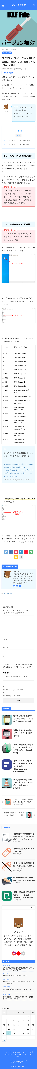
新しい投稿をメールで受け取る (13, 696)
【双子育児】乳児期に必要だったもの (15, 975)
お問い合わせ (8, 1054)
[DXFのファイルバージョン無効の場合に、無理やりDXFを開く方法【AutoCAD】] (21, 552)
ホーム (7, 1052)
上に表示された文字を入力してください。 (16, 676)
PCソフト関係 (7, 593)
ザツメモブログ (18, 5)
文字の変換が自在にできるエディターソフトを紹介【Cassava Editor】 (23, 718)
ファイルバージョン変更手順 (19, 144)
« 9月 (4, 1041)
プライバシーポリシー (21, 1054)
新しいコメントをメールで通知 (13, 690)
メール (5, 647)
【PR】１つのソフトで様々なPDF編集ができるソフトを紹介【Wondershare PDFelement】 (22, 766)
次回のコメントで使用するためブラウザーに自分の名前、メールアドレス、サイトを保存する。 (18, 667)
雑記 (30, 1052)
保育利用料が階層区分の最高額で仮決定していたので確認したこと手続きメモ (23, 836)
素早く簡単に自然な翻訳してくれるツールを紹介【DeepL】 (23, 733)
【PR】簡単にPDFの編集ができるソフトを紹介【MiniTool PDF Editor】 (24, 895)
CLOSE (18, 135)
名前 (5, 639)
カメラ (24, 1052)
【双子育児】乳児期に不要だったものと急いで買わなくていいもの (23, 865)
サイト (5, 656)
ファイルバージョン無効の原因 (19, 140)
